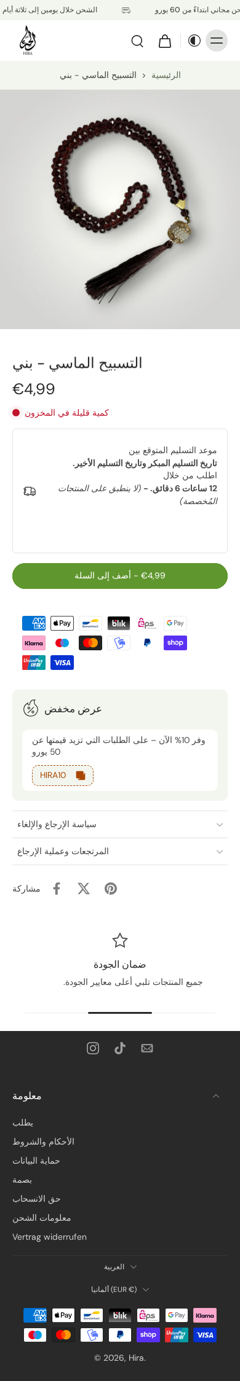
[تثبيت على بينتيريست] (110, 888)
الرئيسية (166, 74)
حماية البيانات (36, 1160)
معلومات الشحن (41, 1217)
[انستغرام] (92, 1048)
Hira (136, 1357)
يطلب (22, 1122)
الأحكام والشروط (43, 1141)
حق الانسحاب (36, 1198)
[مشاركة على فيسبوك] (56, 888)
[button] (120, 576)
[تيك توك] (120, 1048)
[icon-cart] (164, 40)
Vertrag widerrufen (49, 1236)
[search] (137, 40)
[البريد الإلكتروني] (147, 1048)
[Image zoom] (120, 209)
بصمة (22, 1179)
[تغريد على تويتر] (83, 888)
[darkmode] (191, 40)
